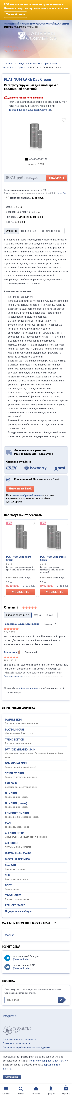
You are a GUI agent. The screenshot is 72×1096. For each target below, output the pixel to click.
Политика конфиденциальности (19, 1039)
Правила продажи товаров (16, 1043)
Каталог (6, 1093)
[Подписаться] (62, 1000)
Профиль (51, 1093)
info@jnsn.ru (11, 46)
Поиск (21, 1093)
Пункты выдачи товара (16, 50)
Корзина (66, 1093)
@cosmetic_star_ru (22, 968)
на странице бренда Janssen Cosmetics (29, 109)
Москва (9, 935)
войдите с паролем (29, 688)
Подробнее (62, 193)
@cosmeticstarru (21, 959)
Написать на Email (20, 488)
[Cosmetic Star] (17, 1030)
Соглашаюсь (11, 1076)
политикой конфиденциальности (47, 1060)
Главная (36, 1093)
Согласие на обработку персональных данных (26, 1047)
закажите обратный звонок (26, 495)
